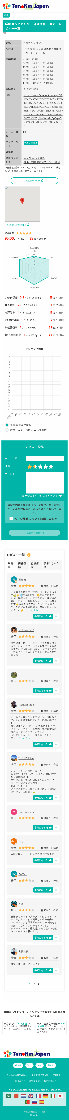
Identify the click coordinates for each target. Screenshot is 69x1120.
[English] (30, 1095)
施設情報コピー (33, 180)
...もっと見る (31, 610)
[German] (45, 1095)
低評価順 (35, 565)
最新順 (10, 565)
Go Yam (22, 874)
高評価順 (22, 565)
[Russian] (34, 1101)
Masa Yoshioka (26, 812)
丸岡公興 (23, 951)
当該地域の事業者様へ (16, 1075)
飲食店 (18, 1065)
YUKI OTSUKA (26, 758)
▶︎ (39, 984)
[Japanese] (60, 1095)
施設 (6, 15)
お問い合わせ (50, 1080)
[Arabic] (8, 1095)
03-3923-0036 (31, 89)
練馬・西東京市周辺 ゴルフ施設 (42, 162)
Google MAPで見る (16, 224)
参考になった (41, 616)
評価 (7, 466)
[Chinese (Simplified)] (16, 1095)
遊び (29, 1065)
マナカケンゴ (26, 630)
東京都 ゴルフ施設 (34, 158)
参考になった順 (51, 565)
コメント (10, 474)
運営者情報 (34, 1080)
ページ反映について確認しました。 (36, 519)
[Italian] (53, 1095)
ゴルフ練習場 (31, 142)
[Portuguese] (27, 1101)
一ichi (21, 675)
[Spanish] (42, 1101)
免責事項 (56, 1075)
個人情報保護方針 (39, 1075)
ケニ (21, 904)
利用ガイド (20, 1080)
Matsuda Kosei (26, 704)
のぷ (21, 841)
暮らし (51, 1065)
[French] (38, 1095)
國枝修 (22, 579)
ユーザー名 (11, 458)
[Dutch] (23, 1095)
